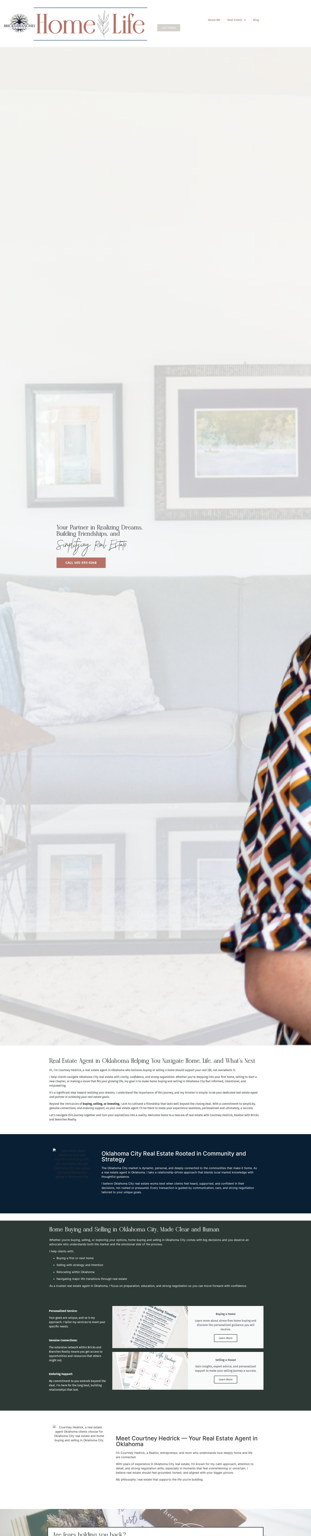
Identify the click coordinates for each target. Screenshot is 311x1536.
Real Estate (234, 20)
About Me (214, 20)
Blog (256, 20)
